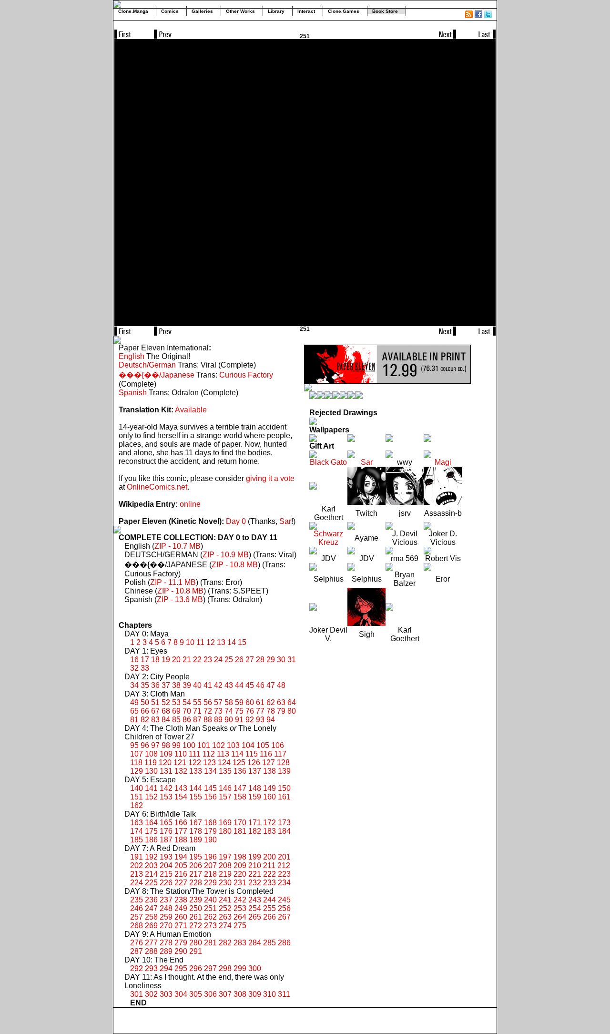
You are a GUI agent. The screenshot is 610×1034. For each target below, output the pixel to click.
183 (269, 831)
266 (269, 917)
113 (223, 754)
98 (166, 745)
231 (240, 883)
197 (225, 857)
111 (195, 754)
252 (225, 908)
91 (239, 720)
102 (218, 745)
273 (210, 925)
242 (240, 900)
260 (180, 917)
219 (225, 874)
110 (180, 754)
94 (270, 720)
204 (166, 865)
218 (210, 874)
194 (180, 857)
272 (195, 925)
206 (195, 865)
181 (240, 831)
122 (194, 762)
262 (210, 917)
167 (195, 823)
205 (180, 865)
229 (210, 883)
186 (151, 840)
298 (225, 968)
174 (136, 831)
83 (155, 720)
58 (228, 702)
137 (254, 771)
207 (210, 865)
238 (180, 900)
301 (136, 994)
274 (225, 925)
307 (225, 994)
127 (268, 762)
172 (269, 823)
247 (151, 908)
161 (284, 797)
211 (269, 865)
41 (207, 685)
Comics (170, 11)
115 (251, 754)
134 (210, 771)
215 (166, 874)
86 (187, 720)
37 (166, 685)
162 (136, 805)
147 (240, 788)
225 (151, 883)
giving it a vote (270, 478)
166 (180, 823)
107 (136, 754)
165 (166, 823)
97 (155, 745)
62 (270, 702)
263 (225, 917)
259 (166, 917)
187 (166, 840)
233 (269, 883)
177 (180, 831)
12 (210, 642)
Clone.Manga (133, 11)
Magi (443, 462)
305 (195, 994)
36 (155, 685)
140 (136, 788)
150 (284, 788)
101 (203, 745)
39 (187, 685)
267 (284, 917)
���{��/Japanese (156, 375)
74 (228, 711)
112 (209, 754)
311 (284, 994)
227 (180, 883)
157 (225, 797)
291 (195, 951)
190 (210, 840)
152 (151, 797)
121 (179, 762)
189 (195, 840)
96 (145, 745)
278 (166, 943)
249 (180, 908)
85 (176, 720)
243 (254, 900)
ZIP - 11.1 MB (173, 582)
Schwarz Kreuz (328, 538)
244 (269, 900)
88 (207, 720)
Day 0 (236, 521)
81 (134, 720)
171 (254, 823)
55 (197, 702)
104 (248, 745)
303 (166, 994)
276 (136, 943)
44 (239, 685)
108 (151, 754)
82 (145, 720)
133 (195, 771)
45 (249, 685)
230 (225, 883)
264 (240, 917)
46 (260, 685)
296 (195, 968)
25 (228, 659)
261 (195, 917)
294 (166, 968)
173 (284, 823)
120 (165, 762)
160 (269, 797)
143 (180, 788)
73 (218, 711)
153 (166, 797)
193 (166, 857)
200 (269, 857)
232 (254, 883)
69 (176, 711)
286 (284, 943)
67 (155, 711)
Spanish (133, 393)
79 (281, 711)
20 (176, 659)
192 (151, 857)
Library (276, 11)
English (131, 356)
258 (151, 917)
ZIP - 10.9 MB (226, 555)
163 (136, 823)
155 (195, 797)
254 (254, 908)
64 (291, 702)
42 (218, 685)
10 (190, 642)
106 (277, 745)
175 (151, 831)
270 (166, 925)
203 (151, 865)
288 (151, 951)
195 (195, 857)
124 (224, 762)
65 (134, 711)
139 (284, 771)
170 (240, 823)
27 (249, 659)
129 (136, 771)
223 (284, 874)
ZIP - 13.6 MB (180, 599)
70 (187, 711)
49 (134, 702)
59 (239, 702)
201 (284, 857)
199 (254, 857)
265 (254, 917)
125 (239, 762)
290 (180, 951)
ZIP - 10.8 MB (235, 565)
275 (240, 925)
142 (166, 788)
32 (134, 668)
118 (136, 762)
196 (210, 857)
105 (262, 745)
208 (225, 865)
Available (191, 410)
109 (166, 754)
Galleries (202, 11)
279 (180, 943)
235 (136, 900)
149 (269, 788)
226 (166, 883)
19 (166, 659)
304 (180, 994)
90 (228, 720)
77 (260, 711)
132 (180, 771)
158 (240, 797)
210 (254, 865)
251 (210, 908)
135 (225, 771)
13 (221, 642)
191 (136, 857)
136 (240, 771)
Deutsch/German (147, 365)
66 (145, 711)
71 (197, 711)
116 (266, 754)
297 (210, 968)
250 (195, 908)
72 (207, 711)
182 (254, 831)
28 (260, 659)
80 (291, 711)
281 (210, 943)
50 (145, 702)
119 (150, 762)
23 (207, 659)
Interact (306, 11)
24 (218, 659)
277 (151, 943)
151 (136, 797)
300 (254, 968)
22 (197, 659)
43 (228, 685)
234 (284, 883)
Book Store (385, 11)
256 (284, 908)
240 (210, 900)
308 (240, 994)
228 (195, 883)
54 (187, 702)
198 (240, 857)
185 (136, 840)
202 (136, 865)
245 (284, 900)
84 (166, 720)
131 (166, 771)
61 (260, 702)
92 (249, 720)
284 (254, 943)
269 (151, 925)
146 (225, 788)
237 (166, 900)
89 (218, 720)
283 (240, 943)
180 (225, 831)
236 (151, 900)
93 (260, 720)
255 (269, 908)
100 (189, 745)
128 (283, 762)
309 (254, 994)
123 (209, 762)
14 (231, 642)
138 (269, 771)
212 (283, 865)
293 (151, 968)
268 (136, 925)
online (190, 504)
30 (281, 659)
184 (284, 831)
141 (151, 788)
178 (195, 831)
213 (136, 874)
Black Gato (328, 462)
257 (136, 917)
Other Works (240, 11)
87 (197, 720)
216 (180, 874)
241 (225, 900)
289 (166, 951)
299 (240, 968)
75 (239, 711)
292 (136, 968)
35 (145, 685)
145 (210, 788)
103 (233, 745)
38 (176, 685)
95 (134, 745)
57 (218, 702)
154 (180, 797)
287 (136, 951)
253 (240, 908)
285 (269, 943)
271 (180, 925)
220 (240, 874)
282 (225, 943)
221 (254, 874)
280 (195, 943)
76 (249, 711)
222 (269, 874)
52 (166, 702)
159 (254, 797)
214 (151, 874)
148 (254, 788)
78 (270, 711)
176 (166, 831)
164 (151, 823)
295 (180, 968)
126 (253, 762)
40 (197, 685)
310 (269, 994)
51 (155, 702)
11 (200, 642)
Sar (285, 521)
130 (151, 771)
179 (210, 831)
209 (240, 865)
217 (195, 874)
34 (134, 685)
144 (195, 788)
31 (291, 659)
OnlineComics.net (157, 487)
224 (136, 883)
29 (270, 659)
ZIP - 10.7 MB (177, 546)
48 (281, 685)
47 (270, 685)
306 (210, 994)
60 (249, 702)
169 (225, 823)
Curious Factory (246, 375)
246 (136, 908)
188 (180, 840)
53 (176, 702)
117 (280, 754)
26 (239, 659)
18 (155, 659)
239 (195, 900)
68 (166, 711)
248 (166, 908)
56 (207, 702)
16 (134, 659)
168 (210, 823)
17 (145, 659)
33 (145, 668)
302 (151, 994)
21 (187, 659)
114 (237, 754)
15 (242, 642)
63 (281, 702)
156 (210, 797)
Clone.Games (343, 11)
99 (176, 745)
